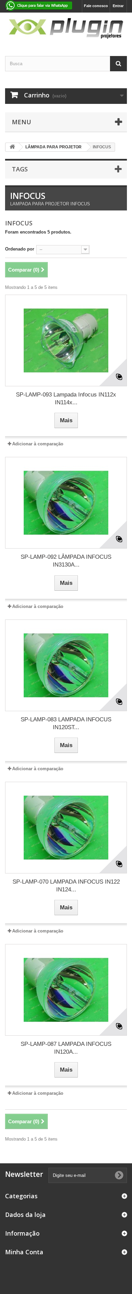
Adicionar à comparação (37, 443)
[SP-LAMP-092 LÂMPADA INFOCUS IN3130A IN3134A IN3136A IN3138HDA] (66, 502)
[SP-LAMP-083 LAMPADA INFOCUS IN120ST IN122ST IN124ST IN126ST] (66, 665)
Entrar (118, 6)
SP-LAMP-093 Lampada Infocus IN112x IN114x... (66, 398)
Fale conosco (96, 6)
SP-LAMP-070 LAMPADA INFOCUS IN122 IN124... (66, 886)
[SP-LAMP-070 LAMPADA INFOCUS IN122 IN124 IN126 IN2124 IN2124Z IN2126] (66, 827)
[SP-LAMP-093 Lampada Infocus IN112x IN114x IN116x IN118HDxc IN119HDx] (66, 340)
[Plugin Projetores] (66, 28)
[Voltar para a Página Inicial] (12, 147)
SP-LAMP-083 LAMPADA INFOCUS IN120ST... (66, 723)
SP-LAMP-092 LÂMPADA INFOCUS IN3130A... (66, 561)
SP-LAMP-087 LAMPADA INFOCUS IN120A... (66, 1048)
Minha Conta (24, 1252)
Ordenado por (19, 249)
